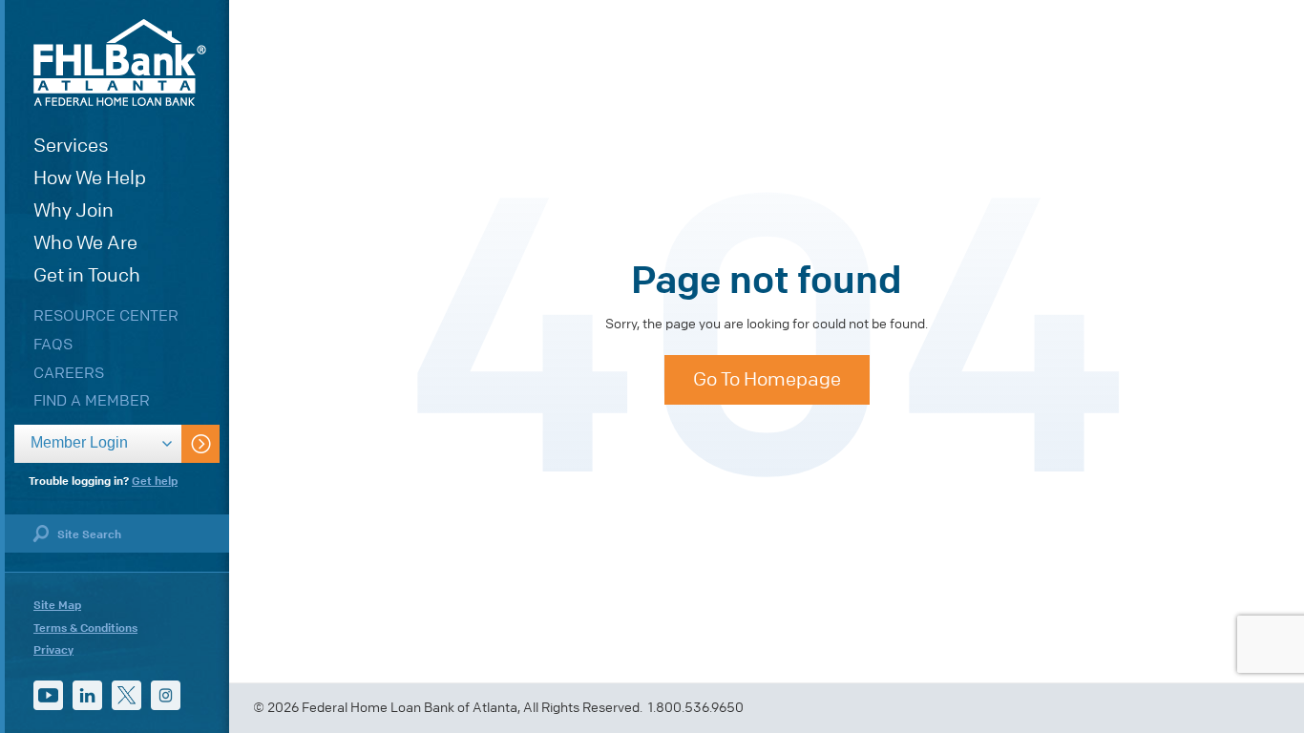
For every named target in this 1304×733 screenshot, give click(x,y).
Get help (155, 481)
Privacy (53, 650)
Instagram (165, 695)
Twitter (126, 695)
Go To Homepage (767, 379)
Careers (68, 373)
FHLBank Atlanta (119, 62)
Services (71, 145)
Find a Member (91, 400)
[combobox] (97, 444)
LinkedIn (87, 695)
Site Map (57, 605)
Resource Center (106, 315)
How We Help (89, 178)
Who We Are (85, 243)
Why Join (73, 210)
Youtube (48, 695)
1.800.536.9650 (696, 708)
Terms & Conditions (85, 628)
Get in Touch (86, 275)
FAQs (53, 344)
